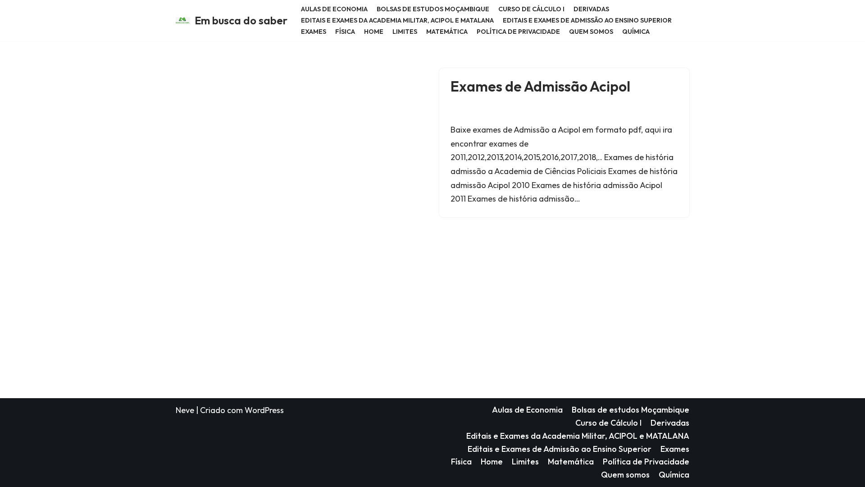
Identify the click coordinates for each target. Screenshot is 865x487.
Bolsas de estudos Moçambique (433, 9)
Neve (185, 410)
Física (345, 32)
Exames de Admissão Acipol (540, 86)
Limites (404, 32)
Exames (313, 32)
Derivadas (591, 9)
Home (373, 32)
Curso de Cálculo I (531, 9)
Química (636, 32)
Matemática (447, 32)
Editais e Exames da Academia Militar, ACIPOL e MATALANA (397, 20)
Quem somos (591, 32)
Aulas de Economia (334, 9)
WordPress (264, 410)
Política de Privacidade (518, 32)
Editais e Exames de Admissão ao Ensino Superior (587, 20)
